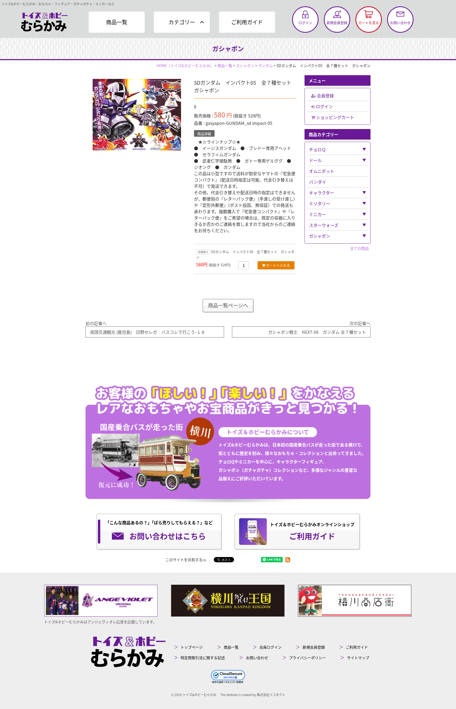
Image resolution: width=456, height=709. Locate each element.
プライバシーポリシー (307, 657)
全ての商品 (359, 248)
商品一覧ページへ (228, 305)
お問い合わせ (257, 657)
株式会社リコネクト (271, 694)
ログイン (324, 106)
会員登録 (325, 95)
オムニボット (321, 171)
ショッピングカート (334, 117)
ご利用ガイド (247, 22)
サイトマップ (358, 657)
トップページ (191, 647)
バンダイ (317, 182)
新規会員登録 (314, 647)
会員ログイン (270, 647)
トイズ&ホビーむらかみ (199, 694)
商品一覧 (116, 22)
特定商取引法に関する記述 (202, 657)
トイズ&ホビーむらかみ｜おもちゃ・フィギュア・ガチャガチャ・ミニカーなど (58, 4)
